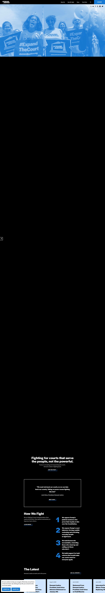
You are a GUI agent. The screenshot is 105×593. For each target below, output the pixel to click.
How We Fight (71, 2)
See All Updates (75, 573)
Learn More (27, 524)
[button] (90, 2)
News (78, 2)
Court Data (84, 2)
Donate (99, 2)
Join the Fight (52, 470)
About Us (63, 2)
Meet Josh (52, 499)
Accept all (6, 589)
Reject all (16, 589)
